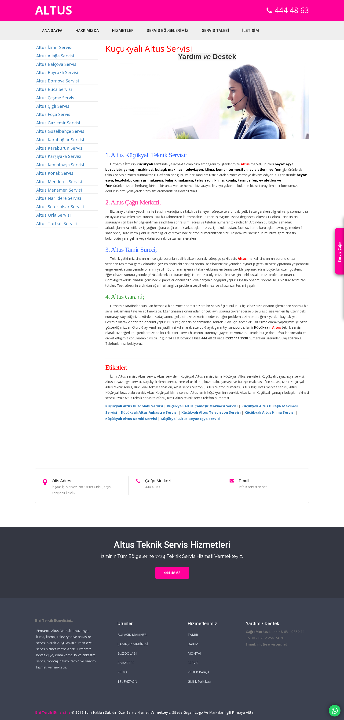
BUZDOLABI (127, 653)
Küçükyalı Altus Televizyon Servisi (211, 412)
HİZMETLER (123, 30)
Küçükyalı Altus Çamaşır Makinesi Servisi (202, 406)
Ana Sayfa (52, 30)
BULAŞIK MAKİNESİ (132, 634)
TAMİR (193, 634)
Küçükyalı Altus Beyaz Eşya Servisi (190, 418)
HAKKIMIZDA (87, 30)
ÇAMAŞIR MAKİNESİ (132, 644)
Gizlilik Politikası (199, 681)
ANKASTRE (125, 663)
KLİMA (122, 672)
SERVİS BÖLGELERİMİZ (168, 30)
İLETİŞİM (250, 30)
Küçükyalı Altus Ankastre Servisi (149, 412)
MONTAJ (194, 653)
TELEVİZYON (127, 681)
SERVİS (193, 663)
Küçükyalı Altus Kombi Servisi (131, 418)
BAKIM (193, 644)
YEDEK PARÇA (198, 672)
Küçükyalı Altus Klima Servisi (269, 412)
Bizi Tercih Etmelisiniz (52, 712)
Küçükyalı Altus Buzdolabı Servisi (134, 406)
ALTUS (53, 10)
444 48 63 (292, 10)
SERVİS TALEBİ (215, 30)
